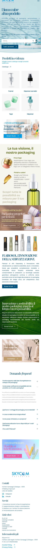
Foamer (10, 91)
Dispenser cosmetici (30, 91)
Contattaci (11, 359)
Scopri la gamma (9, 225)
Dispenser (30, 114)
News (4, 523)
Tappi (10, 114)
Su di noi (4, 518)
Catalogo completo (8, 520)
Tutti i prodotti (8, 46)
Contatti (4, 528)
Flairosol (4, 521)
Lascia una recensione (9, 530)
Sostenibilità (6, 525)
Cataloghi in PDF (7, 526)
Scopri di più (11, 136)
